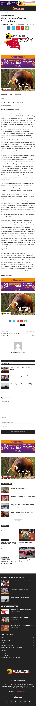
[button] (33, 8)
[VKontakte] (24, 701)
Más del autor (5, 363)
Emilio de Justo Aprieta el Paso (20, 376)
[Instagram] (11, 701)
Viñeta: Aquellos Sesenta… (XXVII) (21, 384)
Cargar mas (17, 520)
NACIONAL (4, 643)
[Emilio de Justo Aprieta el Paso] (5, 378)
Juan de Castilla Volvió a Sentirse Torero (22, 581)
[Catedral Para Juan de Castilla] (5, 490)
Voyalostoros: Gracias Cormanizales (21, 609)
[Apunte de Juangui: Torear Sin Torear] (27, 553)
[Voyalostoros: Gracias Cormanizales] (5, 611)
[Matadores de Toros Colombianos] (5, 619)
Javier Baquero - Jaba (8, 24)
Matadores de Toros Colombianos (20, 617)
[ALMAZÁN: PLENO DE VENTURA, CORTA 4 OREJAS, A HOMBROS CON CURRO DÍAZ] (9, 552)
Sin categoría (4, 653)
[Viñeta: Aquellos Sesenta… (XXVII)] (5, 386)
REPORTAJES (4, 650)
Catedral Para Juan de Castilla (19, 488)
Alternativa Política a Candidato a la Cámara (26, 334)
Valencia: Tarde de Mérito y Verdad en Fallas (23, 496)
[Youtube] (29, 701)
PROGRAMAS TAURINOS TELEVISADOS (11, 648)
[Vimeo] (20, 701)
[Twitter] (15, 701)
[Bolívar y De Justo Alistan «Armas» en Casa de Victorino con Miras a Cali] (5, 514)
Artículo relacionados (7, 361)
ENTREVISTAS (4, 655)
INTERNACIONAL (4, 15)
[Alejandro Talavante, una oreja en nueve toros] (27, 535)
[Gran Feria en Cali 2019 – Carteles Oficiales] (5, 628)
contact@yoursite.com (22, 691)
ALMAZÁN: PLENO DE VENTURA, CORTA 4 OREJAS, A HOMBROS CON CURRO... (9, 561)
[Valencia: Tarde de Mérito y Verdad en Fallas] (5, 498)
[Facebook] (6, 701)
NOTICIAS (11, 15)
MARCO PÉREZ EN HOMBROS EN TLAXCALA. (9, 334)
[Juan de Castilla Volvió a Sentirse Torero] (5, 370)
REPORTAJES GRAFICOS (7, 645)
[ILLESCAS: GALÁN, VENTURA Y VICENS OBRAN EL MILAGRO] (9, 535)
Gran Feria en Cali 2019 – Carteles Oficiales (22, 625)
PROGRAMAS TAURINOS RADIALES (10, 658)
